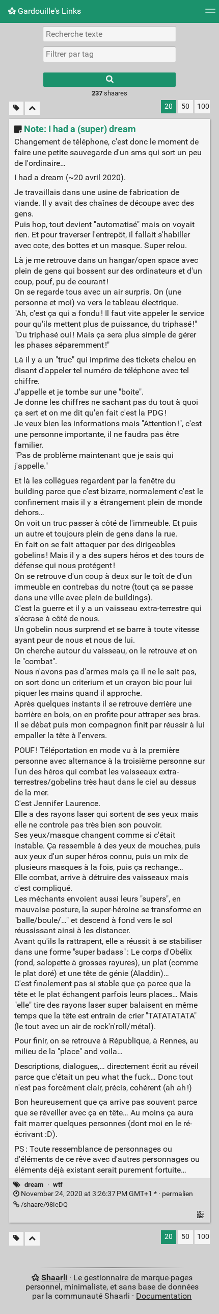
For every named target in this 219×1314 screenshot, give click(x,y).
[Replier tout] (32, 108)
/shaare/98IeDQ (43, 1204)
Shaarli (54, 1277)
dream (33, 1184)
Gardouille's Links (48, 11)
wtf (58, 1184)
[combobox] (109, 54)
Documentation (163, 1296)
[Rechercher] (109, 79)
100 (203, 106)
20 (169, 106)
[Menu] (210, 14)
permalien (106, 1193)
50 (185, 106)
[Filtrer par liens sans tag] (16, 108)
